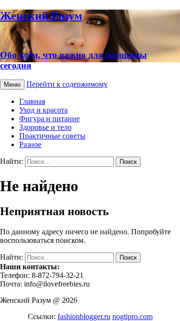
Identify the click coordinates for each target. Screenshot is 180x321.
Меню (12, 84)
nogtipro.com (132, 316)
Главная (32, 101)
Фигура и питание (49, 119)
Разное (30, 144)
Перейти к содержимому (67, 84)
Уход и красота (43, 110)
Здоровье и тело (45, 127)
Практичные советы (52, 136)
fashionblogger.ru (84, 316)
